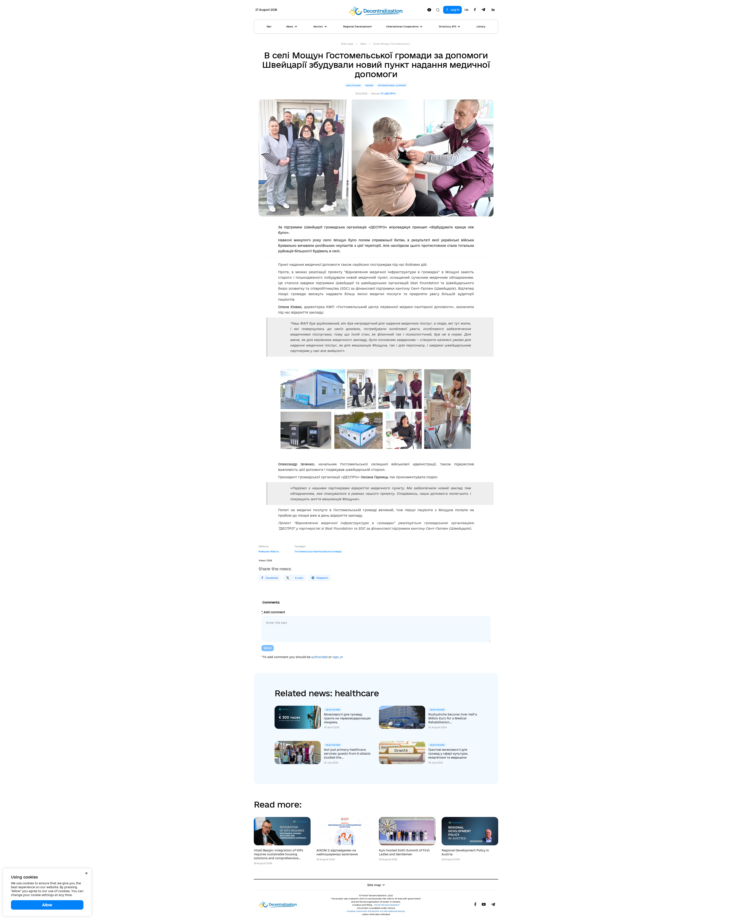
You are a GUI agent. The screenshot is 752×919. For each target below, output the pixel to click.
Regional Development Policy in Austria (465, 852)
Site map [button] (374, 885)
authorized (319, 657)
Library (480, 26)
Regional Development (357, 26)
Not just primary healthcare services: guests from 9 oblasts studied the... (347, 753)
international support (392, 85)
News (363, 44)
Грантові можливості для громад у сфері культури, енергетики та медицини (448, 753)
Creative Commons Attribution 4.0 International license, (376, 911)
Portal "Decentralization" (387, 905)
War (269, 26)
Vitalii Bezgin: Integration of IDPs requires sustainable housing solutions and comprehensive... (278, 854)
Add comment (273, 612)
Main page (347, 44)
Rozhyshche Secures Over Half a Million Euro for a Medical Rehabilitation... (452, 718)
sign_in (338, 657)
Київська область (268, 551)
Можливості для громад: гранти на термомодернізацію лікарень (347, 718)
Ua (466, 9)
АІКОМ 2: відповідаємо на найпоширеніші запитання (337, 852)
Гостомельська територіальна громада (318, 551)
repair (369, 85)
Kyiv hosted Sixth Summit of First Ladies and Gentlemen (404, 852)
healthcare (353, 85)
